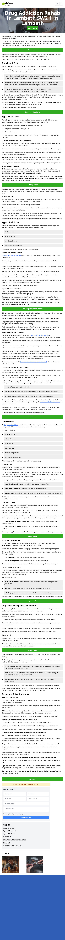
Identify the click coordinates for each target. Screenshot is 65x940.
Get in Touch (32, 50)
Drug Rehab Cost (8, 828)
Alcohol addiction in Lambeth (11, 255)
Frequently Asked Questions (12, 845)
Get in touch (32, 28)
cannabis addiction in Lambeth (50, 402)
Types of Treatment (9, 831)
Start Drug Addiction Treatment (32, 309)
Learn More (32, 417)
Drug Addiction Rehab (11, 425)
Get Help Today (33, 185)
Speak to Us (32, 601)
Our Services (7, 837)
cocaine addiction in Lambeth (39, 335)
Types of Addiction (9, 834)
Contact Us (6, 842)
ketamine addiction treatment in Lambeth (33, 362)
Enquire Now (32, 650)
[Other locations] (57, 4)
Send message (26, 817)
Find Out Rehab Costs (32, 112)
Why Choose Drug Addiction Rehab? (14, 840)
